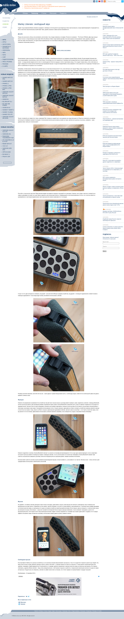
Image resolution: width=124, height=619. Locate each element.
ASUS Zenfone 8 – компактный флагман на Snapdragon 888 (113, 119)
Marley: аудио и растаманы (64, 50)
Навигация (65, 611)
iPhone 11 (5, 83)
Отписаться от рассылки (109, 239)
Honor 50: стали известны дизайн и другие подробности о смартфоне (112, 161)
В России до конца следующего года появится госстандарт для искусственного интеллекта (112, 111)
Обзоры (25, 13)
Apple (4, 42)
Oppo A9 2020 (6, 152)
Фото (4, 55)
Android (5, 24)
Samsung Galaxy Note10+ (8, 92)
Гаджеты (5, 21)
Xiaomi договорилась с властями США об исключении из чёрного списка (112, 196)
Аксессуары (6, 44)
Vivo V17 (5, 146)
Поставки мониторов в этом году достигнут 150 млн (111, 70)
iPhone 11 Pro (6, 86)
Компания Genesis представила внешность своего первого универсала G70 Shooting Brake (113, 128)
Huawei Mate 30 (7, 81)
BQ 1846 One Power (6, 104)
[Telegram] (97, 1)
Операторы (6, 50)
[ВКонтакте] (94, 1)
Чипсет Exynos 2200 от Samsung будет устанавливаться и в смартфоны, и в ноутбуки (113, 170)
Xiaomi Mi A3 (6, 107)
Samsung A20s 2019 (7, 149)
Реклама (5, 64)
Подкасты (63, 13)
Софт (4, 57)
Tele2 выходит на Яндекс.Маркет (111, 86)
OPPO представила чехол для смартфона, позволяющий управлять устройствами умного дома (112, 94)
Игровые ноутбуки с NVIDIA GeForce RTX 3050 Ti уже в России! (112, 212)
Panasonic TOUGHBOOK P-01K (8, 137)
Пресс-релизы (7, 61)
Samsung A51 (6, 134)
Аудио (4, 27)
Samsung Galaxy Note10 (8, 96)
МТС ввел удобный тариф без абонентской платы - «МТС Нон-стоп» (113, 54)
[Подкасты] (102, 1)
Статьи (43, 13)
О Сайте (100, 611)
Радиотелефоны (7, 59)
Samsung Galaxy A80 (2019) (8, 117)
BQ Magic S (6, 154)
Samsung (34, 13)
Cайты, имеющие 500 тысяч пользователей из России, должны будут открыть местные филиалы (112, 37)
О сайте (5, 66)
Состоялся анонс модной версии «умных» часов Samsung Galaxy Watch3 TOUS (113, 79)
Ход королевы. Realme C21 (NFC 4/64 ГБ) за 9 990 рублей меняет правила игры (45, 6)
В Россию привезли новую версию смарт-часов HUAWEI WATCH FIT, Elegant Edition (111, 145)
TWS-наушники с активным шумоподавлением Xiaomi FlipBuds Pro (113, 102)
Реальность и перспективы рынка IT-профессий (36, 8)
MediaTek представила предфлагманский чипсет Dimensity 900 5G (113, 28)
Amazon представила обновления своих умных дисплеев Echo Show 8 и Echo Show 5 (113, 46)
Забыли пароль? (114, 237)
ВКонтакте (23, 602)
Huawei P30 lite (7, 114)
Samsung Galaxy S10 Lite (8, 131)
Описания (53, 13)
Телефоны (6, 18)
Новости (36, 611)
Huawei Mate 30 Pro (7, 78)
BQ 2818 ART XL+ (7, 101)
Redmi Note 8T (7, 143)
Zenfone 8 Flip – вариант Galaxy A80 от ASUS (113, 62)
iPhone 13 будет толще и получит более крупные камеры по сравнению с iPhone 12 (113, 188)
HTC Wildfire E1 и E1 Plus (8, 140)
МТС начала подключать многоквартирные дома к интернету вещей (112, 179)
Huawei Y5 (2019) (7, 112)
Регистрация (106, 237)
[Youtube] (99, 1)
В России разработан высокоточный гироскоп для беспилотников (112, 136)
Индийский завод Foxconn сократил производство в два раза (112, 219)
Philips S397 (6, 156)
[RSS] (104, 1)
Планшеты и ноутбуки (6, 47)
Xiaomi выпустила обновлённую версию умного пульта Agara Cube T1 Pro (113, 204)
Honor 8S (5, 99)
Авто (4, 52)
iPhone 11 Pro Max (6, 88)
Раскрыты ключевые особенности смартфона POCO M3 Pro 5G (111, 153)
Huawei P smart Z (8, 110)
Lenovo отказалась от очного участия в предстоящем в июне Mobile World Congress (113, 228)
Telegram (23, 604)
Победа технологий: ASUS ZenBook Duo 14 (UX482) (37, 5)
